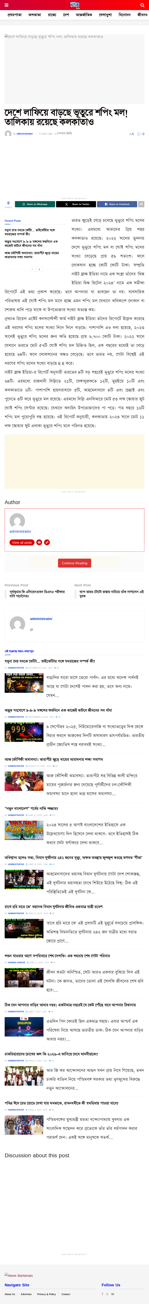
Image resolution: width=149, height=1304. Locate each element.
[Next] (39, 269)
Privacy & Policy (46, 1294)
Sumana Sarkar (16, 962)
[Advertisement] (74, 168)
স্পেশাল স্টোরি (64, 133)
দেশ (66, 15)
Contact (66, 1294)
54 (51, 1011)
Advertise (26, 1294)
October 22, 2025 (37, 667)
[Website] (47, 542)
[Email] (39, 542)
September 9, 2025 (38, 716)
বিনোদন (125, 15)
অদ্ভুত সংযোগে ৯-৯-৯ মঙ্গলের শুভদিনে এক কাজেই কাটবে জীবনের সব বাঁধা (31, 244)
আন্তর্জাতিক (84, 15)
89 (52, 1109)
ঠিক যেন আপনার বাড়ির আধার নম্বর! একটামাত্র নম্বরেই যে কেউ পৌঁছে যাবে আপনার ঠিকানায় (70, 1005)
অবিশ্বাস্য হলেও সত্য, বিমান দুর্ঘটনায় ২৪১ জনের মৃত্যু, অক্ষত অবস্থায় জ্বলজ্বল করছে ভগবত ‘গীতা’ (73, 857)
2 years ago (45, 133)
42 (52, 1060)
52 (52, 913)
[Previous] (32, 269)
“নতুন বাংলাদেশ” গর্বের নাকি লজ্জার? (31, 808)
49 (56, 765)
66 (52, 864)
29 (58, 716)
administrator (25, 133)
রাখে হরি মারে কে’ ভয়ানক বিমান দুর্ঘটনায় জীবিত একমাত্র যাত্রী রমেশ (53, 907)
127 (53, 815)
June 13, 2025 (35, 913)
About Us (10, 1294)
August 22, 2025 (36, 765)
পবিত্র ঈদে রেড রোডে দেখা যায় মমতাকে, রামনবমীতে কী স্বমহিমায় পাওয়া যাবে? (61, 1103)
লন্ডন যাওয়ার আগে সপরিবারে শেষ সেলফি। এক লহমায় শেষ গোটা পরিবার (57, 956)
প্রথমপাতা (15, 15)
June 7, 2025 (34, 1011)
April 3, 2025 (35, 1109)
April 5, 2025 (35, 1060)
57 (54, 962)
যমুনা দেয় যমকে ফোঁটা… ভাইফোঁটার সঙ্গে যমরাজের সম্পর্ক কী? (30, 232)
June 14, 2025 (35, 864)
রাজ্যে (52, 15)
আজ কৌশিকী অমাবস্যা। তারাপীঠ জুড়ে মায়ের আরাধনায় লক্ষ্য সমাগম (32, 255)
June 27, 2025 (35, 815)
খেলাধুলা (105, 15)
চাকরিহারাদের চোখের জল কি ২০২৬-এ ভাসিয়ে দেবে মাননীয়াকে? (51, 1054)
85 (57, 667)
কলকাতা (35, 15)
